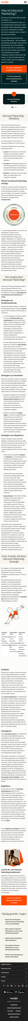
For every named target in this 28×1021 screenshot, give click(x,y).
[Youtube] (11, 986)
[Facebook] (3, 986)
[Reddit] (22, 986)
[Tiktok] (26, 986)
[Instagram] (7, 986)
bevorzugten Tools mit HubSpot (10, 777)
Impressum (10, 1011)
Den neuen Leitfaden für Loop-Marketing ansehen (14, 69)
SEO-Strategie (22, 344)
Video (8, 820)
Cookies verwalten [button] (14, 1017)
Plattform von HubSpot (12, 828)
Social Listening (8, 496)
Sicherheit (18, 1011)
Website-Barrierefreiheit (14, 1014)
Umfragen (9, 457)
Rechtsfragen (14, 1004)
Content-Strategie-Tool (10, 697)
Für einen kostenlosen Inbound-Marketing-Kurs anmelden (14, 79)
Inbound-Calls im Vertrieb (11, 399)
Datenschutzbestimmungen (14, 1008)
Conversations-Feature (10, 734)
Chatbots (22, 454)
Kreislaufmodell (5, 199)
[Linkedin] (18, 986)
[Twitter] (15, 986)
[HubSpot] (5, 2)
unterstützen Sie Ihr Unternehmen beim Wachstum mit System (13, 295)
